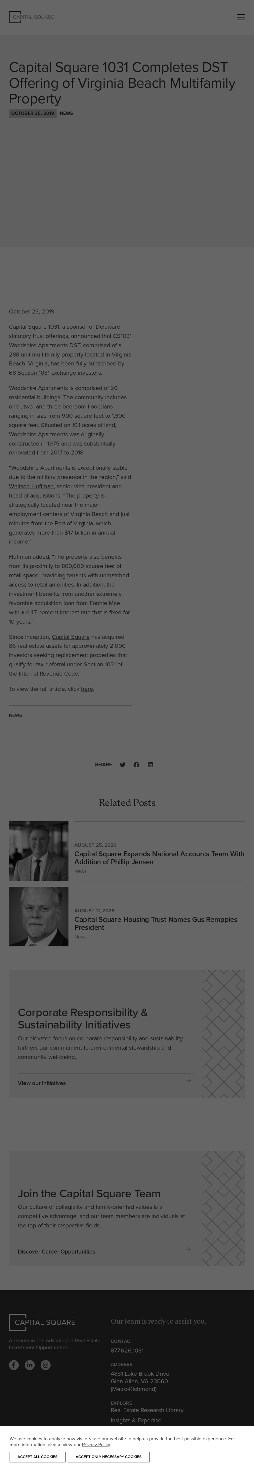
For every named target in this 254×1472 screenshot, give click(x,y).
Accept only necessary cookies (109, 1456)
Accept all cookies (38, 1456)
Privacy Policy (96, 1444)
